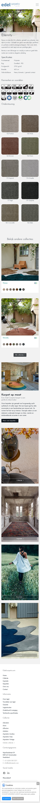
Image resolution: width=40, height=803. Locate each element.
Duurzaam (19, 597)
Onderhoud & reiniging (10, 710)
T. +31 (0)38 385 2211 (10, 761)
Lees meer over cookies (28, 794)
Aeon (4, 726)
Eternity (6, 338)
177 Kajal (10, 200)
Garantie (5, 705)
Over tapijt (6, 699)
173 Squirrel (10, 178)
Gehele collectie (8, 743)
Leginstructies (7, 707)
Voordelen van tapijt (9, 702)
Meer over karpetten (9, 421)
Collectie (19, 480)
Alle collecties (19, 355)
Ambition (5, 731)
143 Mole (30, 134)
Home (5, 675)
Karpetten (19, 655)
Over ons (6, 686)
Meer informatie (18, 798)
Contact (5, 689)
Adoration (6, 723)
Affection (6, 728)
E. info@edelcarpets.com (11, 763)
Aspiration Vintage (8, 739)
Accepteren (6, 798)
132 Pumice (10, 134)
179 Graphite (30, 200)
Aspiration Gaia (7, 737)
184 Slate (30, 223)
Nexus (5, 283)
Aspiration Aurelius (9, 734)
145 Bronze (10, 156)
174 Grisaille (30, 178)
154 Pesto (30, 156)
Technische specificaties (10, 713)
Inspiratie (19, 539)
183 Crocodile (10, 223)
